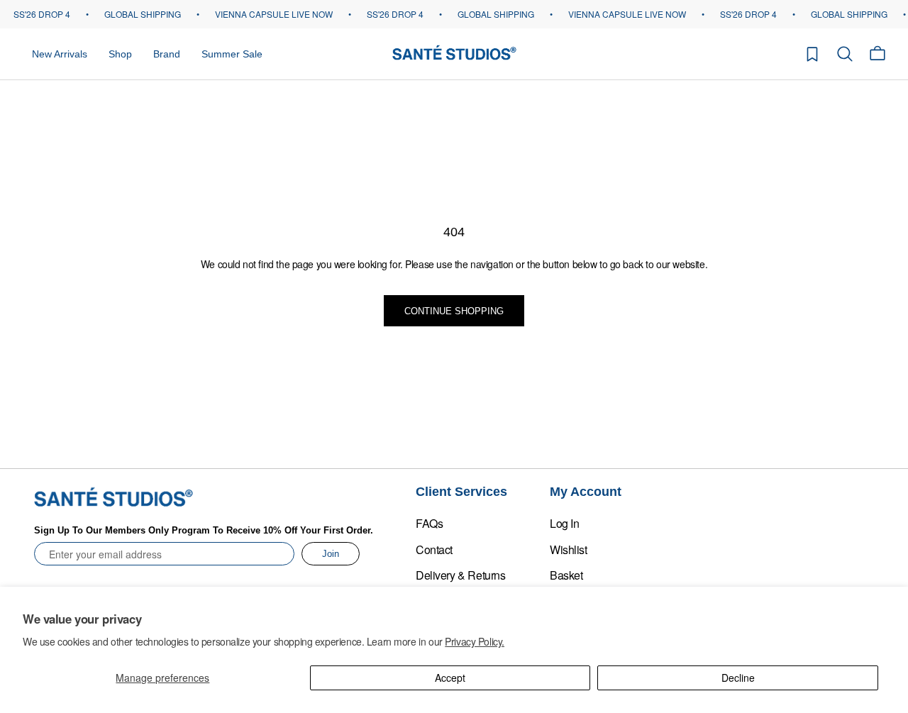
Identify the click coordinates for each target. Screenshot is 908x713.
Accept (450, 677)
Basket (566, 575)
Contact (434, 549)
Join (330, 553)
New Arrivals (59, 53)
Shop (120, 53)
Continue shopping (454, 311)
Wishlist (568, 549)
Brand (166, 53)
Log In (564, 523)
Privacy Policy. (474, 641)
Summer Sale (231, 53)
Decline (738, 677)
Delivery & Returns (460, 575)
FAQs (429, 523)
